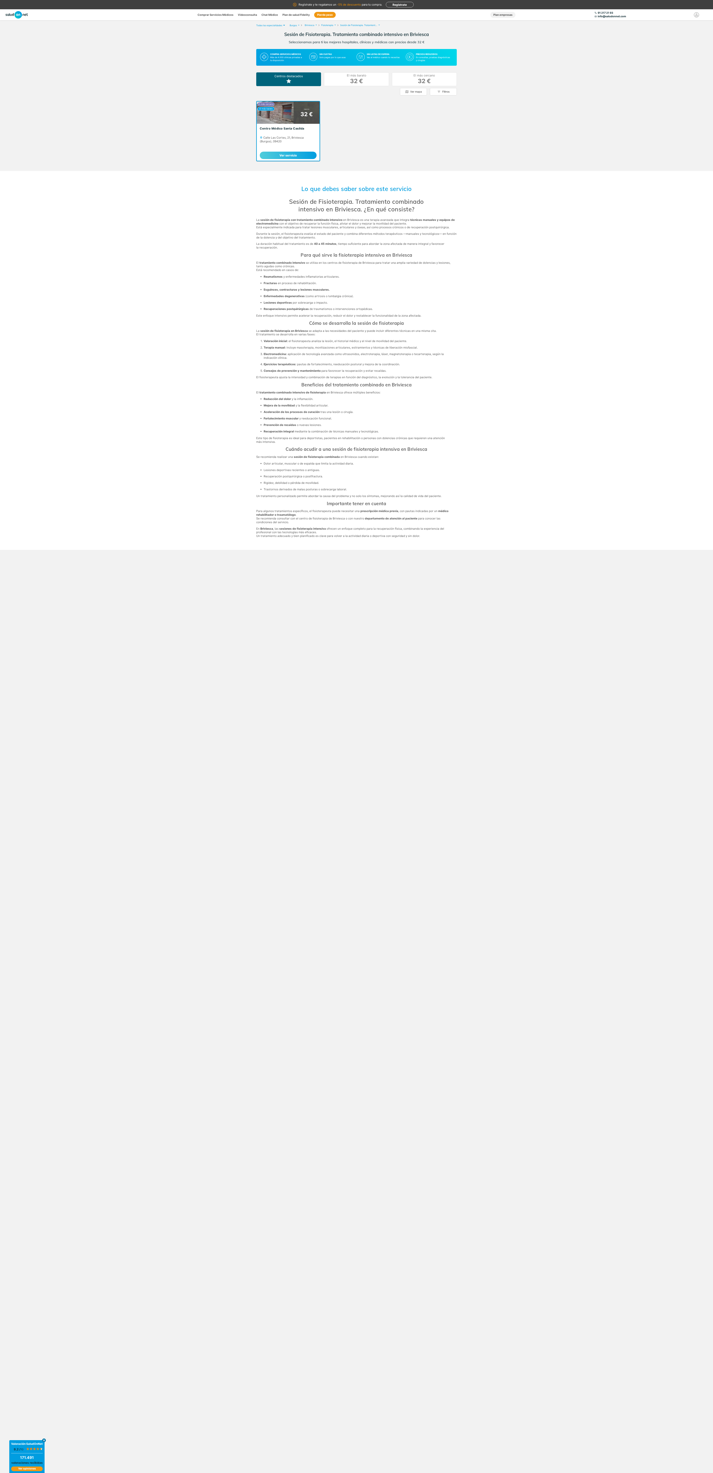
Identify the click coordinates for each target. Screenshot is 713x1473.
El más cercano (424, 79)
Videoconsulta (247, 14)
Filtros (446, 91)
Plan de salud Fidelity (296, 14)
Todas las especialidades (269, 25)
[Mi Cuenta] (696, 14)
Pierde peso (325, 14)
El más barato (356, 79)
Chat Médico (269, 14)
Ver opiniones (27, 1468)
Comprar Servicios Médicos (215, 14)
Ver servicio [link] (288, 155)
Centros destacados (288, 76)
